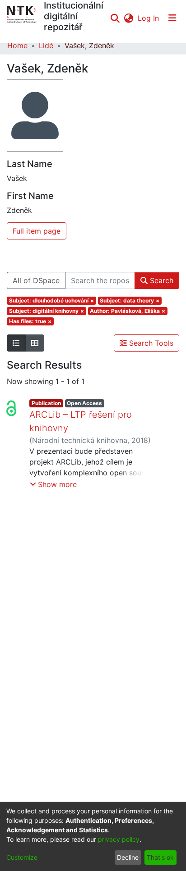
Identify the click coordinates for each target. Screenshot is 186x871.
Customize (21, 857)
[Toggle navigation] (172, 18)
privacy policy (119, 839)
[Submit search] (115, 18)
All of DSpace (36, 280)
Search (160, 280)
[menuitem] (128, 18)
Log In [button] (149, 18)
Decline (128, 857)
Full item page (36, 230)
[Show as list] (16, 343)
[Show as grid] (34, 343)
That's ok (160, 857)
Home (17, 45)
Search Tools (150, 342)
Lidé (46, 45)
